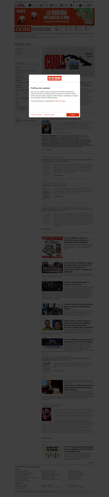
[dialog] (54, 96)
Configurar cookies (49, 114)
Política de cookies (60, 101)
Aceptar (73, 114)
